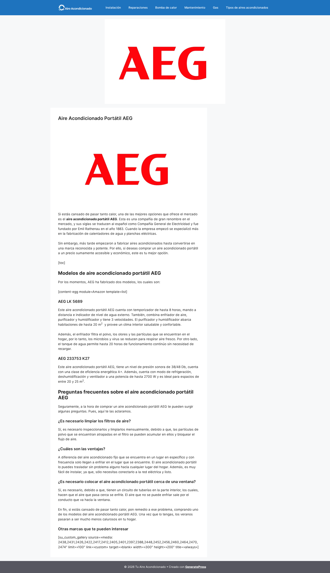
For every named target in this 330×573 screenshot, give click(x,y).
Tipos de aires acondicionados (247, 7)
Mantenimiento (194, 7)
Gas (215, 7)
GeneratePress (195, 567)
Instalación (113, 7)
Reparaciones (138, 7)
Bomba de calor (166, 7)
